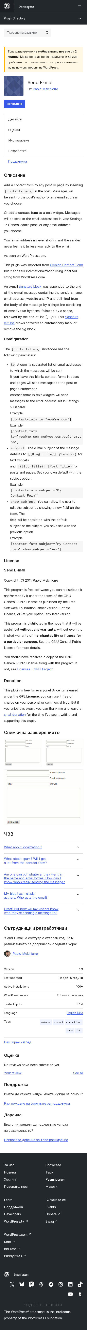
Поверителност (16, 1186)
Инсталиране (18, 140)
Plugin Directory (14, 18)
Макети (51, 1186)
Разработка (17, 151)
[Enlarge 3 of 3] (77, 775)
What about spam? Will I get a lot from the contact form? (25, 861)
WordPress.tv (16, 1221)
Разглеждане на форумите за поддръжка (37, 1103)
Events (51, 1207)
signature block (30, 286)
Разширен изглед (17, 1042)
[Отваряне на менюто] (80, 6)
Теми (49, 1172)
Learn (8, 1200)
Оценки (14, 130)
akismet (46, 1022)
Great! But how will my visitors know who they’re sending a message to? (31, 911)
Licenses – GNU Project (35, 669)
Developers (12, 1214)
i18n (78, 1030)
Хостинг (10, 1179)
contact (58, 1022)
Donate (53, 1214)
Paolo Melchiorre (45, 89)
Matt (9, 1242)
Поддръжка (17, 161)
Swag (52, 1221)
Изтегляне (14, 103)
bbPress (12, 1249)
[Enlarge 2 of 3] (77, 745)
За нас (9, 1165)
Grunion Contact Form (66, 265)
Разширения (55, 1179)
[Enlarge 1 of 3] (36, 745)
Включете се (56, 1200)
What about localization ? (23, 847)
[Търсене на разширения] (47, 33)
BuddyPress (15, 1256)
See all (78, 1073)
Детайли (15, 119)
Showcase (53, 1165)
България (21, 1274)
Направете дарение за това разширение (36, 1140)
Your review (12, 1073)
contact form (73, 1022)
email (70, 1030)
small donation (15, 715)
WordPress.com (18, 1234)
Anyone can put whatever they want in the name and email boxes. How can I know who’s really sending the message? (34, 878)
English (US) (75, 1013)
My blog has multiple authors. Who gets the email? (25, 895)
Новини (10, 1172)
